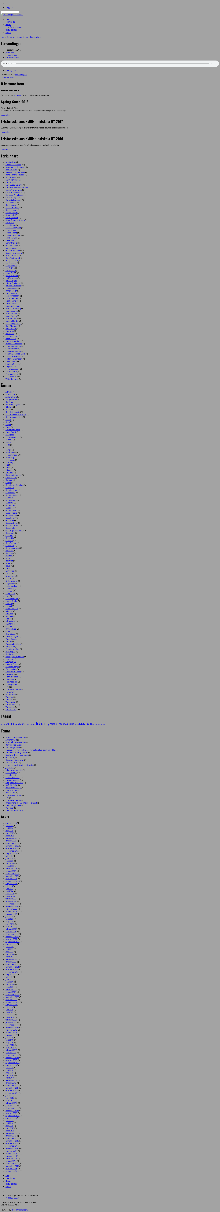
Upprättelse (11, 694)
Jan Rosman (11, 270)
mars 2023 (10, 926)
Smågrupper (11, 661)
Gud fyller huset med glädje (17, 755)
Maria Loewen (12, 311)
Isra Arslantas (11, 265)
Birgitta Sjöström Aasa (15, 172)
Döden (8, 419)
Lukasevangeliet (13, 780)
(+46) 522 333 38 (12, 1198)
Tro (7, 687)
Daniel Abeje (11, 205)
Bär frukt (9, 402)
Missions (9, 613)
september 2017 (12, 1093)
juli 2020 (9, 1007)
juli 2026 (9, 825)
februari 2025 (11, 868)
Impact (76, 724)
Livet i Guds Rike (12, 777)
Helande (9, 550)
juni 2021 (9, 979)
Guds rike (69, 723)
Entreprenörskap (13, 429)
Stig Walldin (11, 366)
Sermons (11, 37)
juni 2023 (9, 919)
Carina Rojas (11, 182)
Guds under (10, 528)
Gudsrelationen (12, 548)
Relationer (10, 654)
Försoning (10, 457)
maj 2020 (9, 1012)
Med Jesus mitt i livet (14, 782)
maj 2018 (9, 1072)
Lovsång (9, 603)
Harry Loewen (12, 260)
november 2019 (12, 1027)
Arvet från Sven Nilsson (16, 742)
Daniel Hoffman (12, 207)
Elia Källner (10, 225)
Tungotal (10, 692)
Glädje (8, 482)
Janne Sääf (10, 52)
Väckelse (9, 697)
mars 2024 (10, 896)
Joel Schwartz (11, 278)
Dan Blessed (11, 202)
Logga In (9, 7)
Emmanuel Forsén (13, 235)
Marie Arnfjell (11, 313)
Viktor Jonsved (12, 379)
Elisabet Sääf (11, 230)
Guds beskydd (11, 490)
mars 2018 (10, 1078)
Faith (8, 445)
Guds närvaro (11, 510)
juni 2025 (9, 858)
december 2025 (12, 843)
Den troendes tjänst (14, 417)
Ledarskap (10, 588)
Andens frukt (11, 397)
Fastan (8, 450)
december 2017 (12, 1085)
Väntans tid (10, 702)
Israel (8, 563)
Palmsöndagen (12, 636)
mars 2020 (10, 1017)
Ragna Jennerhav (13, 341)
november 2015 (12, 1141)
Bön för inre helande (14, 745)
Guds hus (10, 497)
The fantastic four (13, 795)
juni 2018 (9, 1070)
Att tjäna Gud (11, 399)
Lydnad (9, 606)
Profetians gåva (12, 649)
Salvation (9, 659)
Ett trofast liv (11, 432)
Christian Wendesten (14, 195)
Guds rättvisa (11, 515)
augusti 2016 (11, 1118)
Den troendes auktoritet (16, 414)
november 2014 (12, 1148)
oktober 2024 (11, 878)
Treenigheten (11, 684)
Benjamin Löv (11, 169)
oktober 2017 (11, 1090)
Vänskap (9, 699)
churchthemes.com (19, 1210)
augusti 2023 (11, 914)
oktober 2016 (11, 1113)
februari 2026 (11, 838)
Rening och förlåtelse (15, 656)
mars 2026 (10, 835)
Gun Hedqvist (11, 245)
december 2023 (12, 904)
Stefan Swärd (11, 361)
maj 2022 (9, 951)
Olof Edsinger (11, 326)
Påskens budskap (13, 644)
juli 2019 (9, 1037)
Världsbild (10, 707)
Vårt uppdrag (11, 709)
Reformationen (12, 790)
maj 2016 (9, 1125)
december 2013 (12, 1163)
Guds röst (10, 520)
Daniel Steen (11, 210)
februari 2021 (11, 989)
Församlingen (22, 37)
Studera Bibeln (12, 664)
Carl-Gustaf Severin (14, 185)
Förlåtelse (10, 452)
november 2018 (12, 1057)
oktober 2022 (11, 939)
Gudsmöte (10, 545)
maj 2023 (9, 921)
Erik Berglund (11, 238)
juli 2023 (9, 916)
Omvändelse (11, 629)
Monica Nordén (12, 321)
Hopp (8, 558)
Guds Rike (10, 518)
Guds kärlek (11, 500)
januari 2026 (11, 841)
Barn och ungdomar (14, 404)
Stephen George (13, 364)
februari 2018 (11, 1080)
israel (82, 723)
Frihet (8, 467)
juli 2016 (9, 1120)
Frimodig (9, 470)
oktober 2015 (11, 1143)
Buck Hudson (11, 177)
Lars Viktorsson (12, 296)
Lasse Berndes (12, 298)
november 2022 (12, 936)
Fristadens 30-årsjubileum (17, 752)
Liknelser (9, 775)
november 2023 (12, 906)
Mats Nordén (11, 318)
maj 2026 (9, 830)
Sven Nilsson (11, 371)
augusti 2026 (11, 823)
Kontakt (8, 1186)
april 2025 (10, 863)
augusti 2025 (11, 853)
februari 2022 (11, 959)
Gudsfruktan (11, 543)
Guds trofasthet (12, 525)
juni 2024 (9, 888)
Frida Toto (10, 240)
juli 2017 (9, 1095)
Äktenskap (10, 394)
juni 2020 (9, 1009)
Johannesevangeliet (14, 770)
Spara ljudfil (11, 70)
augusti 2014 (11, 1156)
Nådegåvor (10, 621)
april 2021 (10, 984)
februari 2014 (11, 1158)
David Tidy (10, 222)
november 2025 (12, 846)
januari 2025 (11, 871)
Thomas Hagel (12, 374)
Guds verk (10, 533)
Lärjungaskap (11, 586)
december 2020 (12, 994)
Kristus (9, 578)
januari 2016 (11, 1136)
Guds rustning (12, 523)
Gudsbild (9, 540)
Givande (9, 480)
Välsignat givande (13, 805)
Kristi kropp (11, 576)
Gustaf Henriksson (14, 253)
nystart (105, 724)
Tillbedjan (10, 674)
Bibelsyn (9, 407)
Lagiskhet (10, 583)
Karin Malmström (13, 293)
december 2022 (12, 934)
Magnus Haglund (13, 306)
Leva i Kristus (11, 772)
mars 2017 (10, 1100)
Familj (8, 447)
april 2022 (10, 954)
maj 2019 (9, 1042)
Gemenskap (11, 477)
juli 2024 (9, 886)
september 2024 (12, 881)
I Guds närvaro (12, 762)
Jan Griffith (10, 268)
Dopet (8, 424)
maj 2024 (9, 891)
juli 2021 (9, 977)
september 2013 (12, 1171)
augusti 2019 (11, 1035)
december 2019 (12, 1025)
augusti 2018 (11, 1065)
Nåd (7, 619)
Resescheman (16, 27)
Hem (3, 37)
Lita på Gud (10, 593)
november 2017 (12, 1088)
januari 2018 (11, 1083)
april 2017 (10, 1098)
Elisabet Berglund (13, 227)
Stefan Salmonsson (14, 359)
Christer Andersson (14, 192)
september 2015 (12, 1146)
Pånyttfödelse (11, 639)
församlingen (21, 74)
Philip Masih (11, 338)
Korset (8, 573)
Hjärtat (9, 555)
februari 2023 (11, 929)
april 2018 (10, 1075)
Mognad (9, 616)
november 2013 (12, 1166)
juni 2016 (9, 1123)
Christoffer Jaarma (13, 197)
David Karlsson (12, 217)
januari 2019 (11, 1052)
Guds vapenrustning (14, 530)
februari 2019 (11, 1050)
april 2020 (10, 1014)
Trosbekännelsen (13, 689)
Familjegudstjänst (30, 724)
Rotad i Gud (10, 792)
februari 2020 (11, 1020)
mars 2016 (10, 1130)
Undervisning (10, 1178)
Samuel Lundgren (13, 351)
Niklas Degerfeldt (13, 323)
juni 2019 (9, 1040)
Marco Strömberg (13, 308)
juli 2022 (9, 946)
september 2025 (12, 851)
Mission (9, 611)
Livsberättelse (12, 601)
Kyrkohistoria (11, 581)
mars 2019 (10, 1047)
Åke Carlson (11, 162)
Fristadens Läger (11, 1183)
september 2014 (12, 1153)
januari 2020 (11, 1022)
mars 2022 (10, 957)
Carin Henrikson (13, 180)
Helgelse (9, 553)
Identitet (9, 561)
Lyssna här (5, 115)
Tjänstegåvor (11, 682)
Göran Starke (11, 243)
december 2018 (12, 1055)
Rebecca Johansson (14, 343)
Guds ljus (9, 503)
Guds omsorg (11, 513)
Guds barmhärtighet (14, 485)
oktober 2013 (11, 1168)
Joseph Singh (11, 291)
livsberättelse (98, 724)
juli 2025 (9, 856)
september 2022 (12, 941)
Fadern (8, 442)
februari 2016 (11, 1133)
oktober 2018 (11, 1060)
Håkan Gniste (11, 255)
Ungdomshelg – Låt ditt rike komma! (21, 803)
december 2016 (12, 1108)
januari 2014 (11, 1161)
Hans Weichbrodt (13, 258)
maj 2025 (9, 861)
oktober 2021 (11, 969)
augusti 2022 (11, 944)
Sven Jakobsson (12, 369)
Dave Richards (12, 212)
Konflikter (10, 571)
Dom (8, 422)
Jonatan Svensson (13, 285)
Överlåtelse (10, 634)
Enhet (8, 427)
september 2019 (12, 1032)
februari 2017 (11, 1103)
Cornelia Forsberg (13, 200)
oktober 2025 (11, 848)
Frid (7, 465)
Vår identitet (11, 704)
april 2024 (10, 893)
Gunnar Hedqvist (13, 250)
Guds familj (10, 492)
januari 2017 (11, 1105)
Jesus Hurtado (12, 275)
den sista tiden (15, 723)
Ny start (9, 624)
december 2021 (12, 964)
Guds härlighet (12, 495)
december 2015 (12, 1138)
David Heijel (11, 215)
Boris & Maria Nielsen (15, 175)
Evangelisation (12, 437)
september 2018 (12, 1062)
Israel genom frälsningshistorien (20, 765)
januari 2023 (11, 931)
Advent (8, 392)
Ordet (8, 631)
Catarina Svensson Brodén (17, 187)
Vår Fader (10, 808)
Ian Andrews (11, 263)
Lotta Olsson (11, 303)
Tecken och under (13, 671)
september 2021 (12, 972)
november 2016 (12, 1110)
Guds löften (10, 505)
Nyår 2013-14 (11, 785)
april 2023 (10, 924)
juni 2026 (9, 828)
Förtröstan (10, 460)
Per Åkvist (10, 333)
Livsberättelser (7, 77)
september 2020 (12, 1002)
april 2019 (10, 1045)
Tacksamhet (11, 669)
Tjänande (10, 679)
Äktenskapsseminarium (16, 737)
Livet (8, 596)
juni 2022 (9, 949)
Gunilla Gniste (11, 248)
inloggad (17, 95)
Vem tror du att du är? (15, 810)
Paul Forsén (11, 328)
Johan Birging (11, 280)
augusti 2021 (11, 974)
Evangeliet (10, 434)
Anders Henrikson (13, 164)
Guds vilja (10, 538)
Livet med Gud (12, 598)
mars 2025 (10, 866)
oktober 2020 (11, 999)
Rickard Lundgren (13, 346)
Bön (7, 409)
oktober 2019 (11, 1030)
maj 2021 (9, 982)
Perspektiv (10, 646)
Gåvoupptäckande (13, 475)
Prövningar (10, 651)
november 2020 (12, 997)
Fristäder (9, 472)
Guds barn (10, 487)
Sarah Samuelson (13, 356)
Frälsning (10, 462)
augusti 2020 (11, 1004)
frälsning (42, 723)
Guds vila (9, 535)
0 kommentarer (12, 57)
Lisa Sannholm (12, 301)
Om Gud (9, 626)
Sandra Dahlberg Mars (15, 354)
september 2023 (12, 911)
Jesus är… (10, 767)
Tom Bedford (11, 376)
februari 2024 (11, 899)
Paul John (10, 331)
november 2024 (12, 876)
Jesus (8, 566)
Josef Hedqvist (12, 288)
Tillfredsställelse (13, 677)
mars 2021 (10, 987)
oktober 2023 (11, 909)
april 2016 (10, 1128)
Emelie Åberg (11, 233)
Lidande (9, 591)
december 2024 (12, 873)
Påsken (9, 641)
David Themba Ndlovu (15, 220)
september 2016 (12, 1115)
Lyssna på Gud (12, 608)
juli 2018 (9, 1067)
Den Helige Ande (13, 412)
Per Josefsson (11, 336)
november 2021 (12, 967)
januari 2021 (11, 992)
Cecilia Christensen (14, 190)
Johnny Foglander (13, 283)
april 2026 (10, 833)
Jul (7, 568)
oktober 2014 (11, 1151)
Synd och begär (12, 666)
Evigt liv (9, 439)
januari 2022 (11, 962)
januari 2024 (11, 901)
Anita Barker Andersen (15, 167)
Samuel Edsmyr (12, 348)
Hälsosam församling (15, 760)
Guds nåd (10, 508)
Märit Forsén (11, 316)
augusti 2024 (11, 883)
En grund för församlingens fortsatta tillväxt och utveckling (31, 750)
